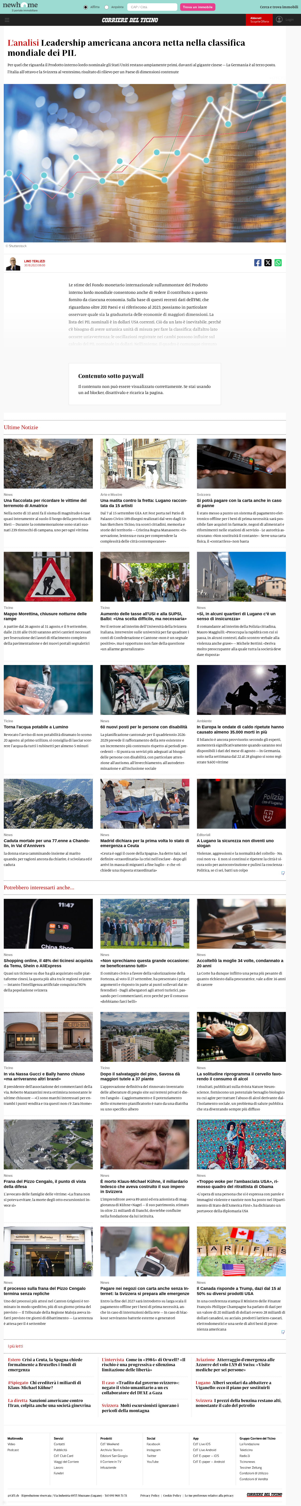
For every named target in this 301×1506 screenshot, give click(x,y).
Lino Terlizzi (34, 261)
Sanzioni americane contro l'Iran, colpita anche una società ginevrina (49, 1403)
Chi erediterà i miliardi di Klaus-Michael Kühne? (44, 1385)
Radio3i (245, 1456)
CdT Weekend (109, 1444)
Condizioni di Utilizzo (254, 1473)
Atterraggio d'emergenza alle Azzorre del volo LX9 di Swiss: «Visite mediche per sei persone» (235, 1364)
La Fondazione (249, 1444)
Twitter (151, 1456)
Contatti (59, 1444)
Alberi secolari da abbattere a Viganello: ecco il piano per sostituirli (233, 1385)
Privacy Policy (150, 1495)
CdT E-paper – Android (209, 1462)
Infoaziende (108, 1468)
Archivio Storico (111, 1450)
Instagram (154, 1450)
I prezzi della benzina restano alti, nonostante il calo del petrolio (238, 1403)
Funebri (59, 1473)
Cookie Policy (172, 1495)
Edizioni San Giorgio (114, 1456)
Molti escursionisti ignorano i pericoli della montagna (140, 1408)
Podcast (13, 1450)
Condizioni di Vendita (254, 1479)
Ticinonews (247, 1462)
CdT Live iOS (201, 1444)
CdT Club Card (63, 1456)
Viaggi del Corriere (66, 1462)
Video (11, 1444)
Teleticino (246, 1450)
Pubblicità (60, 1450)
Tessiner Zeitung (251, 1468)
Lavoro (58, 1468)
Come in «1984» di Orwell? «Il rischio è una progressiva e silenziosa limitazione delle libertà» (143, 1364)
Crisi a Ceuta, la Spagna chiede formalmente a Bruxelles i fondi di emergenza (45, 1364)
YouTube (152, 1462)
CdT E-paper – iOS (206, 1456)
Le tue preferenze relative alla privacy (209, 1495)
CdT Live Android (204, 1450)
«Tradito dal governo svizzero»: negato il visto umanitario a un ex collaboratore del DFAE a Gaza (140, 1387)
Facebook (153, 1444)
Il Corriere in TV (110, 1462)
